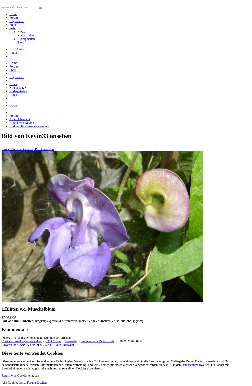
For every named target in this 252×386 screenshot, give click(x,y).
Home (13, 14)
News (21, 31)
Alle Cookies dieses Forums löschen (24, 382)
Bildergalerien (26, 39)
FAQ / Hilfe (53, 341)
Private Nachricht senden (17, 149)
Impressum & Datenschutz (97, 341)
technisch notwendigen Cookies (66, 368)
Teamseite (71, 341)
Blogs (21, 42)
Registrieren (16, 21)
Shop (12, 24)
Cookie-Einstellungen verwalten (22, 341)
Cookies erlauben (28, 375)
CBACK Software (62, 344)
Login (13, 52)
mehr (12, 28)
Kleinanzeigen (26, 35)
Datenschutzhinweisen (195, 365)
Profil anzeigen (44, 149)
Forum (13, 17)
